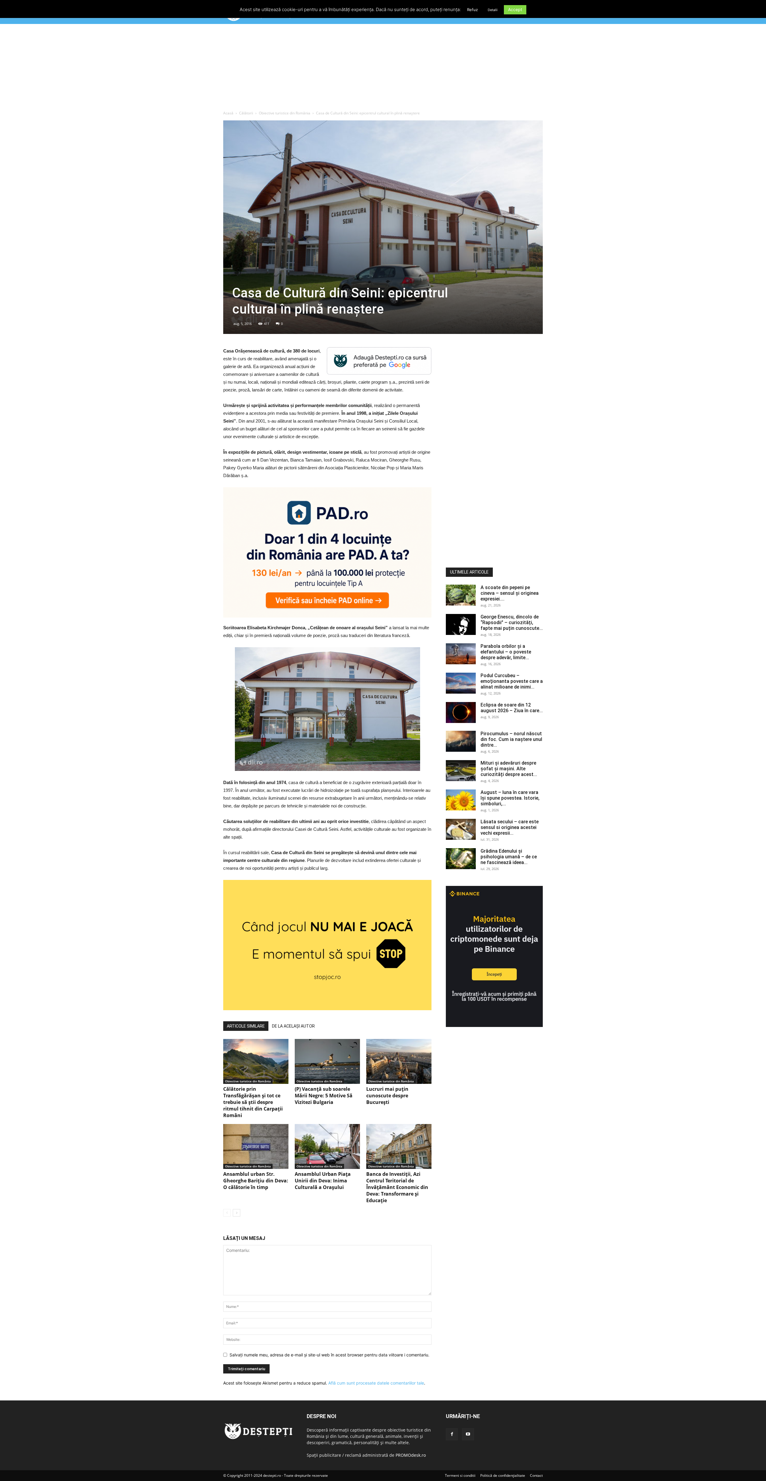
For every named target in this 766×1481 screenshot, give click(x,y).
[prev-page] (227, 1213)
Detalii (493, 10)
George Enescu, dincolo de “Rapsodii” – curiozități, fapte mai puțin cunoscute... (512, 622)
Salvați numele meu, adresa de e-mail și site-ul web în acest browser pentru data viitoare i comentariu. (329, 1354)
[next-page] (236, 1213)
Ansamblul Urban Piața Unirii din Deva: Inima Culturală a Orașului (323, 1180)
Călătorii (246, 113)
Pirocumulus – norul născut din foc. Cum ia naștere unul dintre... (511, 739)
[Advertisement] (383, 68)
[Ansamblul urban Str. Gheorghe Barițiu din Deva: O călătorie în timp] (255, 1146)
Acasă (228, 113)
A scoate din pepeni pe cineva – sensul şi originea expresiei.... (510, 593)
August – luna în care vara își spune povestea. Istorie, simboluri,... (510, 798)
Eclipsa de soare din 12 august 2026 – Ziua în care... (512, 707)
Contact (536, 1475)
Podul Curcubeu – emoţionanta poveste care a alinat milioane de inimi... (512, 681)
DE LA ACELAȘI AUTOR (293, 1026)
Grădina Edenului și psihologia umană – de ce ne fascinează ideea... (509, 856)
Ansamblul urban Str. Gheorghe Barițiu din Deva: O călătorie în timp (255, 1180)
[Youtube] (468, 1434)
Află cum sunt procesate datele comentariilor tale (376, 1382)
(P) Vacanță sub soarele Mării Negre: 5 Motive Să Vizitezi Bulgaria (323, 1095)
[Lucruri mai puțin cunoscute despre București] (398, 1061)
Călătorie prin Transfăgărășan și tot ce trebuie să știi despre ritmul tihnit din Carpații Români (253, 1102)
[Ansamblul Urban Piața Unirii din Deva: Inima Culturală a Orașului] (327, 1146)
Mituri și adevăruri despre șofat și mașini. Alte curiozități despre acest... (509, 768)
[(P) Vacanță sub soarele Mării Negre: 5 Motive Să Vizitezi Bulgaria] (327, 1061)
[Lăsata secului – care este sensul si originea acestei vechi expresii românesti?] (461, 829)
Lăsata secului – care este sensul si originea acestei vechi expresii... (510, 827)
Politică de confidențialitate (502, 1475)
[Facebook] (452, 1434)
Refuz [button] (472, 9)
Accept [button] (515, 9)
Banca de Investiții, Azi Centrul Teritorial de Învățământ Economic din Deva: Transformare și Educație (397, 1187)
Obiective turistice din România (284, 113)
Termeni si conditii (460, 1475)
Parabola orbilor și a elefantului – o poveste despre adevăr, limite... (506, 651)
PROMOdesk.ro (411, 1455)
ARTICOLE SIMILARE (246, 1026)
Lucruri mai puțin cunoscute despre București (387, 1095)
